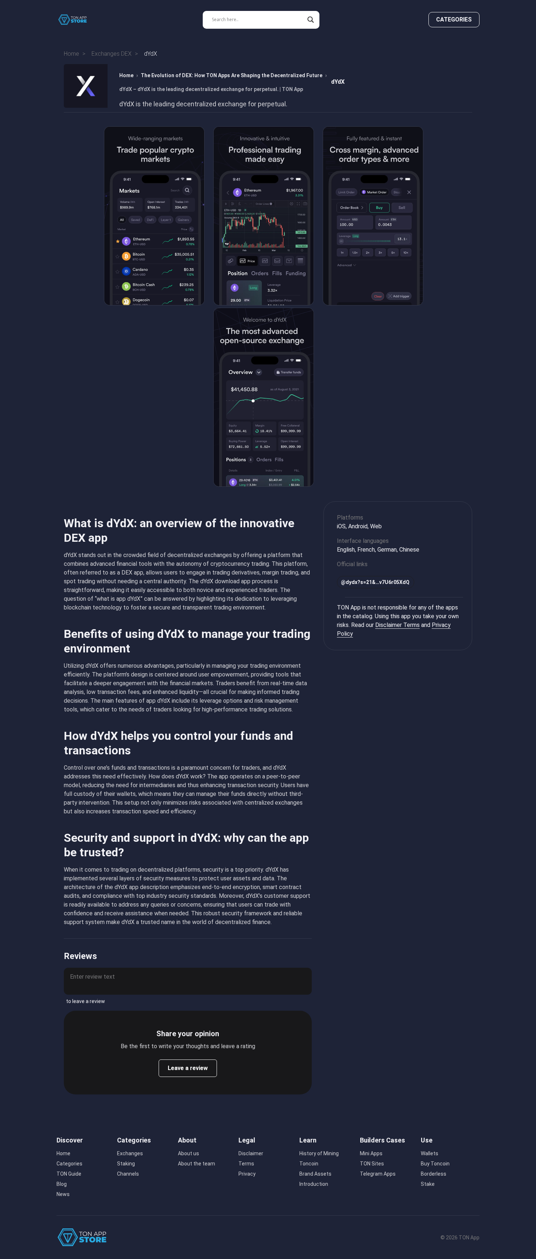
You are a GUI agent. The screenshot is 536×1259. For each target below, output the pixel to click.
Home (126, 75)
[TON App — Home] (78, 19)
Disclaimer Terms (397, 624)
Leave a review (188, 1068)
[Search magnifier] (311, 20)
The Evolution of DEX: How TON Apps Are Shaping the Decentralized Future (231, 75)
